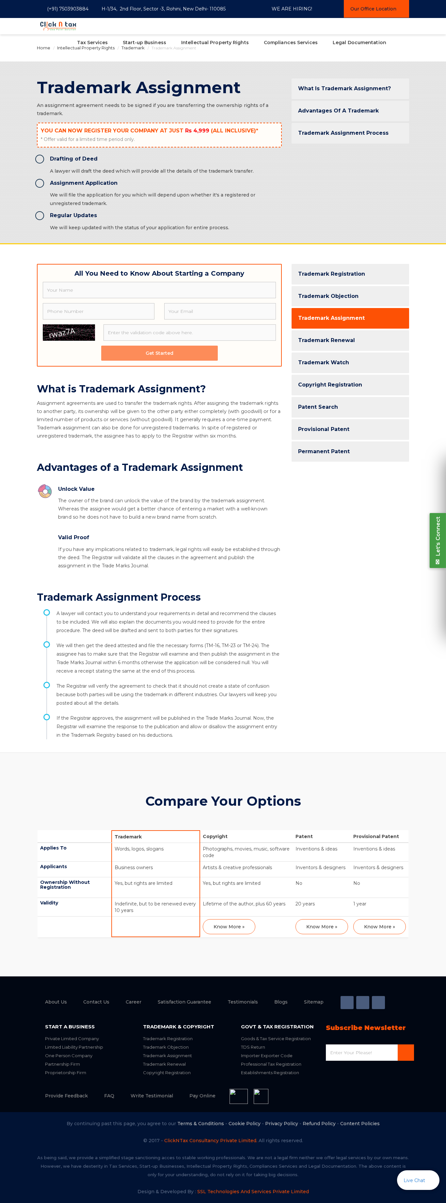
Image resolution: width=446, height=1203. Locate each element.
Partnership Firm (62, 1064)
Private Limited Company (72, 1038)
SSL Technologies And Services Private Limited (253, 1191)
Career (133, 1002)
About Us (56, 1002)
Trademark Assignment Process (343, 133)
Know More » (229, 927)
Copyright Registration (330, 385)
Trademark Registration (331, 274)
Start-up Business (144, 42)
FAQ (109, 1096)
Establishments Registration (270, 1072)
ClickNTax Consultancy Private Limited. (210, 1140)
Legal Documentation (359, 42)
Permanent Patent (324, 451)
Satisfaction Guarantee (184, 1002)
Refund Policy (319, 1123)
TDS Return (253, 1047)
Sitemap (314, 1002)
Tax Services (92, 42)
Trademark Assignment (331, 318)
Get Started (159, 353)
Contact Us (96, 1002)
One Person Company (68, 1055)
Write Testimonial (152, 1096)
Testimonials (243, 1002)
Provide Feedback (66, 1096)
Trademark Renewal (326, 340)
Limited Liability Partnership (74, 1047)
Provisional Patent (323, 429)
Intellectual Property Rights (215, 42)
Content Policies (360, 1123)
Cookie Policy (245, 1123)
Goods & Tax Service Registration (276, 1038)
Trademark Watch (323, 362)
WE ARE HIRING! (292, 9)
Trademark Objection (328, 296)
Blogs (281, 1002)
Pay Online (202, 1096)
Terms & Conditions (200, 1123)
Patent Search (318, 407)
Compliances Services (291, 42)
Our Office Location (373, 9)
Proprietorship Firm (65, 1072)
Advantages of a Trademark (338, 111)
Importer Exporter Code (267, 1055)
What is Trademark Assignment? (344, 88)
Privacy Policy (281, 1123)
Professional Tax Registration (271, 1064)
